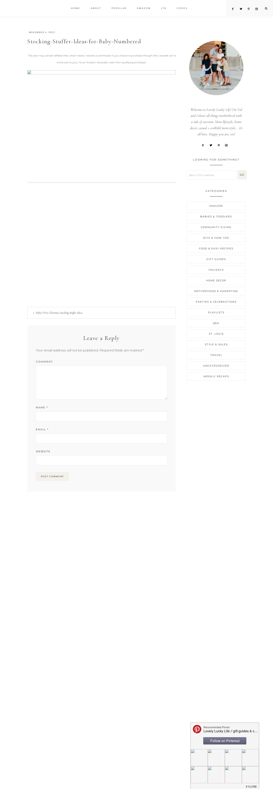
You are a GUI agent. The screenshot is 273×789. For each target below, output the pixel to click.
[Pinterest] (220, 145)
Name (42, 407)
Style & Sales (216, 344)
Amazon (216, 205)
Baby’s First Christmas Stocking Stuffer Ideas (59, 313)
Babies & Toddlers (216, 216)
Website (43, 451)
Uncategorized (216, 365)
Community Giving (216, 227)
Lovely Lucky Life (40, 9)
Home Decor (216, 280)
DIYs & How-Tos (216, 237)
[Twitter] (212, 145)
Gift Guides (216, 259)
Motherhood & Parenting (216, 291)
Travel (216, 355)
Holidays (216, 269)
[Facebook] (204, 145)
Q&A (216, 323)
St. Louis (216, 333)
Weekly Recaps (216, 376)
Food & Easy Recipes (216, 248)
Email (42, 429)
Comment (44, 361)
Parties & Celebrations (216, 301)
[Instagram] (228, 145)
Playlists (216, 312)
